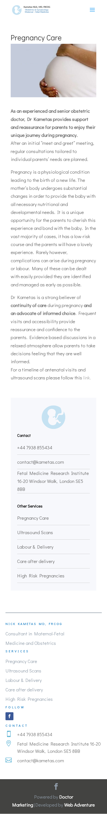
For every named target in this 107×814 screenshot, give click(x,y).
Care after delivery (36, 561)
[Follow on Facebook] (9, 716)
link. (87, 377)
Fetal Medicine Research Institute (53, 473)
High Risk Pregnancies (40, 575)
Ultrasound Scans (35, 532)
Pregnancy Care (33, 518)
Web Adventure (79, 805)
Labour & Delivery (35, 547)
